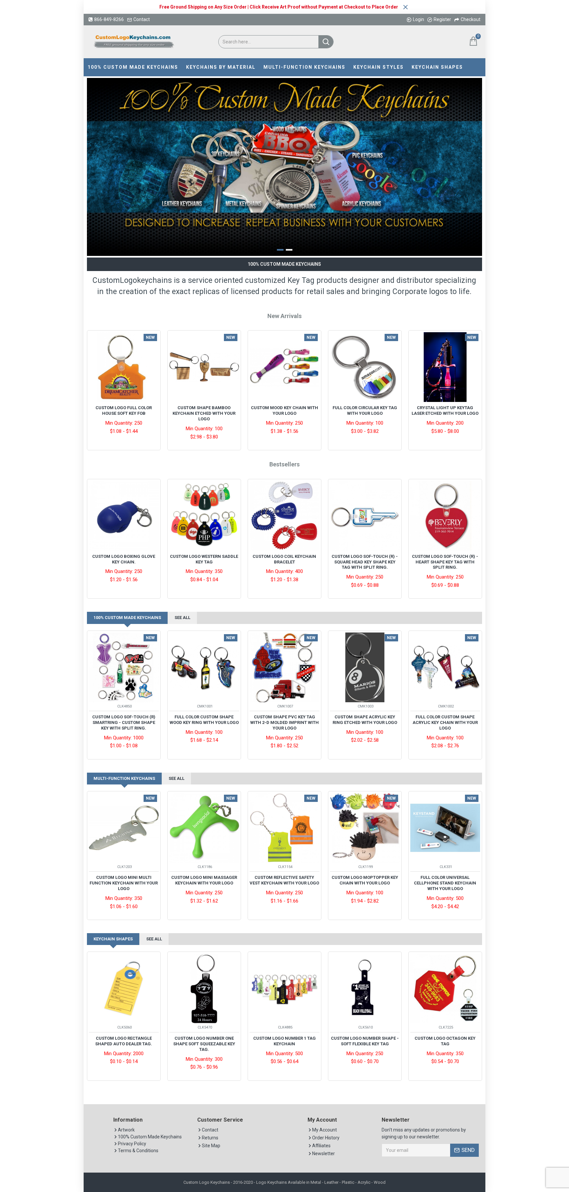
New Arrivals (284, 315)
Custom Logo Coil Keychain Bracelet (284, 559)
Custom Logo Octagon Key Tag (445, 1041)
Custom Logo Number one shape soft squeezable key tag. (204, 1044)
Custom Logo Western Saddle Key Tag (204, 559)
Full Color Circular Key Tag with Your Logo (365, 410)
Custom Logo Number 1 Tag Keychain (284, 1041)
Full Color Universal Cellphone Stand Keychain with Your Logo (445, 883)
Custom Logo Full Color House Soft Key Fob (123, 410)
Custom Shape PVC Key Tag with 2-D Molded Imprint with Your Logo (284, 722)
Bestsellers (284, 464)
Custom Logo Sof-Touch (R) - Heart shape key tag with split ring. (445, 562)
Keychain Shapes (113, 938)
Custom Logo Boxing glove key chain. (123, 559)
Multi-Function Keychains (124, 778)
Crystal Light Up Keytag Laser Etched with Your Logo (445, 410)
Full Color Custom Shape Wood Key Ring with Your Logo (204, 719)
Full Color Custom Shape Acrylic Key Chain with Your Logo (445, 722)
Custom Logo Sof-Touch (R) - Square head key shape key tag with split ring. (365, 562)
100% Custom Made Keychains (127, 617)
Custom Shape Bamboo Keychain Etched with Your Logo (204, 413)
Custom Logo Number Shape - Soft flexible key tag (365, 1041)
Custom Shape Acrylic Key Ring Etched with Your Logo (365, 719)
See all (182, 617)
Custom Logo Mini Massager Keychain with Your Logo (204, 880)
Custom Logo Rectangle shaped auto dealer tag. (123, 1041)
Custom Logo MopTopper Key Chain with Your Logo (365, 880)
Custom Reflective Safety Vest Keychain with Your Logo (284, 880)
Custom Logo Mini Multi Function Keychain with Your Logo (124, 883)
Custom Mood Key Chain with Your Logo (284, 410)
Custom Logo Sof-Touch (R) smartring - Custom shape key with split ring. (123, 722)
